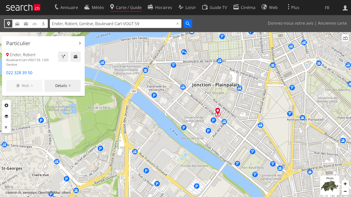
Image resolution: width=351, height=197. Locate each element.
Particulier (18, 43)
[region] (175, 114)
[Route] (63, 57)
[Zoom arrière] (345, 191)
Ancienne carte (332, 23)
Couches (6, 116)
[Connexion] (345, 7)
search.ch (14, 192)
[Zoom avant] (345, 184)
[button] (217, 111)
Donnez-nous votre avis (290, 23)
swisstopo (30, 192)
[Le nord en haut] (345, 47)
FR (327, 8)
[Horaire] (75, 57)
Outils (6, 127)
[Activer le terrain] (345, 38)
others (66, 192)
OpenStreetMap (49, 192)
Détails (61, 85)
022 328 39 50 (19, 72)
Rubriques (6, 105)
